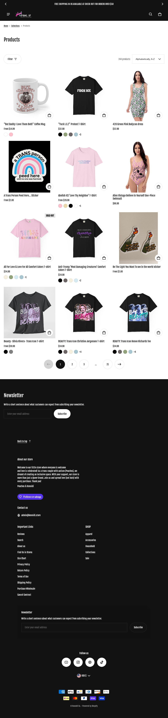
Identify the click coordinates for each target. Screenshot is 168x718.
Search (20, 540)
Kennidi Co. (76, 706)
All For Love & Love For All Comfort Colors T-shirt (27, 266)
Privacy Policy (23, 564)
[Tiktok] (101, 662)
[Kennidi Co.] (23, 14)
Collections (15, 26)
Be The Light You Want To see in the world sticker (137, 266)
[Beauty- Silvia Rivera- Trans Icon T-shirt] (29, 312)
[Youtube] (66, 662)
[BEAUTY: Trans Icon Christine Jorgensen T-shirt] (84, 312)
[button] (150, 14)
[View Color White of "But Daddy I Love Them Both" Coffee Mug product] (6, 134)
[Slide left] (6, 4)
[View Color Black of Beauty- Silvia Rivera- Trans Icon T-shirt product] (6, 352)
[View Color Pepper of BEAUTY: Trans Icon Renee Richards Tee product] (120, 352)
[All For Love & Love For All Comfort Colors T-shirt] (29, 238)
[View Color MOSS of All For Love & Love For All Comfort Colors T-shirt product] (11, 277)
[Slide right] (162, 4)
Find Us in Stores (24, 552)
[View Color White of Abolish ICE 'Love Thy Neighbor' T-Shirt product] (76, 206)
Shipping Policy (24, 582)
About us (21, 546)
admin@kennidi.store (31, 515)
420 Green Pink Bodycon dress (128, 124)
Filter (10, 59)
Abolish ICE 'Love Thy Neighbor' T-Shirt (77, 195)
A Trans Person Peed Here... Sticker (21, 195)
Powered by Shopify (90, 706)
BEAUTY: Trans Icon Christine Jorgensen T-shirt (81, 341)
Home (6, 26)
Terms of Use (22, 576)
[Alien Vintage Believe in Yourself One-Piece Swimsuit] (138, 166)
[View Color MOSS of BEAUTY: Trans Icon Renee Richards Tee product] (125, 352)
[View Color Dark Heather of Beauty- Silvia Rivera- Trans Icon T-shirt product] (11, 352)
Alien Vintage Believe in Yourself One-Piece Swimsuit (134, 197)
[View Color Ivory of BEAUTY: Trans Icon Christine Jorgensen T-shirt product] (71, 352)
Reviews (21, 534)
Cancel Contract (24, 594)
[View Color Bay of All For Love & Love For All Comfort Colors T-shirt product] (21, 277)
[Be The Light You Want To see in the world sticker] (138, 238)
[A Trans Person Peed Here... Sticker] (29, 166)
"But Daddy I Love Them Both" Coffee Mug (24, 124)
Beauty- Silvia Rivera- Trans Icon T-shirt (24, 341)
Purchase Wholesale (26, 588)
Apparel (88, 534)
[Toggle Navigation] (8, 14)
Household (90, 546)
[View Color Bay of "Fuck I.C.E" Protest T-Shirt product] (76, 134)
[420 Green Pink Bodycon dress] (138, 95)
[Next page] (119, 364)
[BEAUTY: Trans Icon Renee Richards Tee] (138, 312)
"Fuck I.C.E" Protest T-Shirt (71, 124)
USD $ (84, 675)
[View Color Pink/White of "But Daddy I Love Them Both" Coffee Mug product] (11, 134)
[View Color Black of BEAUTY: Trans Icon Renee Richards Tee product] (115, 352)
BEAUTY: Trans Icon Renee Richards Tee (132, 341)
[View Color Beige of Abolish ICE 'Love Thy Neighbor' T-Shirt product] (65, 206)
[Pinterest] (89, 662)
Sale (87, 558)
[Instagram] (78, 662)
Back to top (22, 441)
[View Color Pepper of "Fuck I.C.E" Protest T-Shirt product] (71, 134)
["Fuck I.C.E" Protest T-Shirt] (84, 95)
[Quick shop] (49, 115)
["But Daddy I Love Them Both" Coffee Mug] (29, 95)
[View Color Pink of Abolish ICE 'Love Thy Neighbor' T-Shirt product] (60, 206)
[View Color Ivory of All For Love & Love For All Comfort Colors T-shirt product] (6, 277)
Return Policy (23, 570)
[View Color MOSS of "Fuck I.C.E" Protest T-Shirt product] (65, 134)
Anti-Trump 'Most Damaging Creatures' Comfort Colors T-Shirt (82, 268)
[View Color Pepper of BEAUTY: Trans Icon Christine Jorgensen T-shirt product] (65, 352)
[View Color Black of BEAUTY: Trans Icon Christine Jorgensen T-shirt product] (60, 352)
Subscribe (62, 413)
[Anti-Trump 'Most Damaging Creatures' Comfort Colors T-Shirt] (84, 238)
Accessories (90, 540)
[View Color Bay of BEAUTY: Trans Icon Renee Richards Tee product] (130, 352)
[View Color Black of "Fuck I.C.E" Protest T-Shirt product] (60, 134)
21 (108, 364)
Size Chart (21, 558)
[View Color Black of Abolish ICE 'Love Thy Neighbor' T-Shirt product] (71, 206)
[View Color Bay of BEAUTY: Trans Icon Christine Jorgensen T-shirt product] (76, 352)
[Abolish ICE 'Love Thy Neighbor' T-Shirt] (84, 166)
